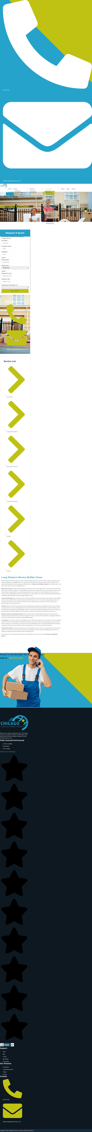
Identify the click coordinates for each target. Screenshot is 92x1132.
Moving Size (5, 265)
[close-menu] (5, 201)
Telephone (5, 252)
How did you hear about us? (10, 285)
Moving (15, 188)
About (62, 188)
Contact (73, 188)
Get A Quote (10, 193)
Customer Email (7, 246)
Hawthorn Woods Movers (49, 203)
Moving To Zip (6, 279)
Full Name (5, 240)
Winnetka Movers (50, 223)
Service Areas (48, 188)
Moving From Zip (7, 273)
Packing (16, 199)
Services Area (4, 213)
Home (9, 188)
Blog (68, 188)
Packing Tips (33, 192)
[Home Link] (9, 198)
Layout (3, 257)
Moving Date (6, 260)
